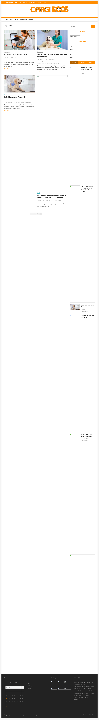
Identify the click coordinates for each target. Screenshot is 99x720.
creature (48, 61)
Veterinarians (28, 60)
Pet (24, 60)
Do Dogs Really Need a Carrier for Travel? (84, 691)
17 (6, 699)
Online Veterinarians (13, 60)
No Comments (18, 57)
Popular (74, 62)
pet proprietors (17, 102)
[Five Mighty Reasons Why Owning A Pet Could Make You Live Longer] (52, 133)
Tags (90, 62)
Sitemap (45, 2)
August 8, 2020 (85, 438)
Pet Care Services (45, 63)
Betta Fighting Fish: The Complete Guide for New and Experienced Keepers (84, 687)
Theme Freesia (20, 715)
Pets (16, 19)
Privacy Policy (31, 2)
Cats (6, 19)
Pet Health (23, 19)
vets (32, 60)
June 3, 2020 (8, 99)
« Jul (5, 707)
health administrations (55, 61)
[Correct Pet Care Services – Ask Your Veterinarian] (52, 40)
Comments (82, 62)
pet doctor (52, 63)
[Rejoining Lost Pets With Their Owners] (75, 67)
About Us (25, 2)
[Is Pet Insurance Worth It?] (19, 83)
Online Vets (20, 60)
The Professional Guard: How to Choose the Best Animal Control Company (84, 694)
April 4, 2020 (84, 71)
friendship (57, 200)
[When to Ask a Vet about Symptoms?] (75, 434)
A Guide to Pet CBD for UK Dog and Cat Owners (83, 698)
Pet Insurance (11, 102)
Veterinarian (56, 63)
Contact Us (39, 2)
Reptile (30, 19)
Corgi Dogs (7, 715)
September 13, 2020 (42, 59)
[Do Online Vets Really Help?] (19, 40)
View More (8, 68)
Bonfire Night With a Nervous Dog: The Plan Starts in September (83, 683)
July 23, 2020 (84, 319)
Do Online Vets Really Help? (15, 55)
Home (20, 2)
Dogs (11, 19)
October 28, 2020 (9, 57)
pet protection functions (26, 102)
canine (7, 60)
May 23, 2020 (41, 200)
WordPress (26, 715)
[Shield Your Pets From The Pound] (75, 315)
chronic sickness (42, 61)
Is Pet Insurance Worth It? (14, 97)
